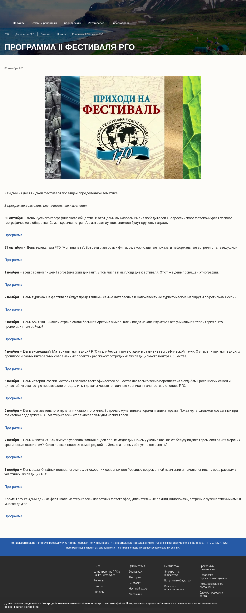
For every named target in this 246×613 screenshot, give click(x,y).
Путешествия (137, 566)
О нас (97, 566)
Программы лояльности (206, 567)
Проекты (99, 591)
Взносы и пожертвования (174, 588)
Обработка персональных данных (213, 576)
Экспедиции (136, 571)
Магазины (135, 594)
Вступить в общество (177, 580)
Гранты (98, 586)
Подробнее (31, 606)
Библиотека (171, 566)
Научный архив (138, 588)
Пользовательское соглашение (211, 585)
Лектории (135, 577)
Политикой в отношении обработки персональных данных (147, 547)
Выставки (135, 583)
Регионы (99, 580)
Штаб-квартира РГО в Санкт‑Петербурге (107, 573)
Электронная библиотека (172, 573)
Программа (13, 235)
